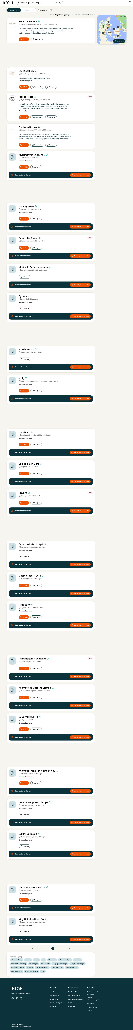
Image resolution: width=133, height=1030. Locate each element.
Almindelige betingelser (75, 999)
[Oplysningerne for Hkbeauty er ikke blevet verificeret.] (31, 605)
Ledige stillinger (54, 995)
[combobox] (36, 3)
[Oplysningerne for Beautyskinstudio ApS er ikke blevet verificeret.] (45, 544)
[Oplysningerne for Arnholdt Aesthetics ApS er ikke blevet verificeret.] (47, 887)
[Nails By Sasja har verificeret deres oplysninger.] (36, 206)
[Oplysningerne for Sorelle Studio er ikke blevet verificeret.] (36, 349)
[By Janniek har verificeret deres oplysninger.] (32, 296)
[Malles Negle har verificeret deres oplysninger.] (35, 97)
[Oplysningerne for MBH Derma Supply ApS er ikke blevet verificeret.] (47, 155)
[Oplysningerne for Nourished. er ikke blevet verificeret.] (32, 432)
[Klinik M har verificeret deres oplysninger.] (29, 493)
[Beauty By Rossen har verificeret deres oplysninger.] (40, 238)
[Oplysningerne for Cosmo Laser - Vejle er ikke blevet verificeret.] (43, 576)
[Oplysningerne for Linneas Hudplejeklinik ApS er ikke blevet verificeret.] (50, 802)
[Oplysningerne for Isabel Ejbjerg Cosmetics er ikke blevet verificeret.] (48, 658)
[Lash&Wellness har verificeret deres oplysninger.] (37, 71)
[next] (64, 948)
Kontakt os (53, 1006)
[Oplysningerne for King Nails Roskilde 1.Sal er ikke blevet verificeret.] (46, 919)
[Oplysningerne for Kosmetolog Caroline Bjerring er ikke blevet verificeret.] (53, 688)
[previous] (37, 948)
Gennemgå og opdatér (81, 175)
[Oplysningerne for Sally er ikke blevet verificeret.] (26, 378)
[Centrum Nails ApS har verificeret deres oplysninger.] (41, 127)
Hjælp (70, 1003)
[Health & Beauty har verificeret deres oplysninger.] (39, 21)
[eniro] (8, 2)
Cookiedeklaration (74, 995)
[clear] (56, 3)
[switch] (50, 10)
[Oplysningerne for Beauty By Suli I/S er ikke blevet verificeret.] (39, 717)
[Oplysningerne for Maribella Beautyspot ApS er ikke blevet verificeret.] (49, 267)
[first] (32, 948)
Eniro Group (53, 992)
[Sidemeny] (130, 2)
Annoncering (54, 999)
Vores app (90, 1011)
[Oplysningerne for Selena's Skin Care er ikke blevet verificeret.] (41, 464)
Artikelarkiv (71, 1006)
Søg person (90, 1003)
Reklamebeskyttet (25, 81)
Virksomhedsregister (56, 1003)
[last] (69, 948)
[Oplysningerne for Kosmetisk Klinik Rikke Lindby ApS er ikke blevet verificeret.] (57, 771)
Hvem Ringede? (92, 1007)
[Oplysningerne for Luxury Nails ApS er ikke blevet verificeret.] (38, 834)
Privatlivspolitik (72, 992)
